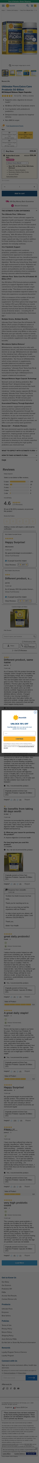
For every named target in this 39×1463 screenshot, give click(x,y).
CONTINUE (19, 739)
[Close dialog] (35, 712)
